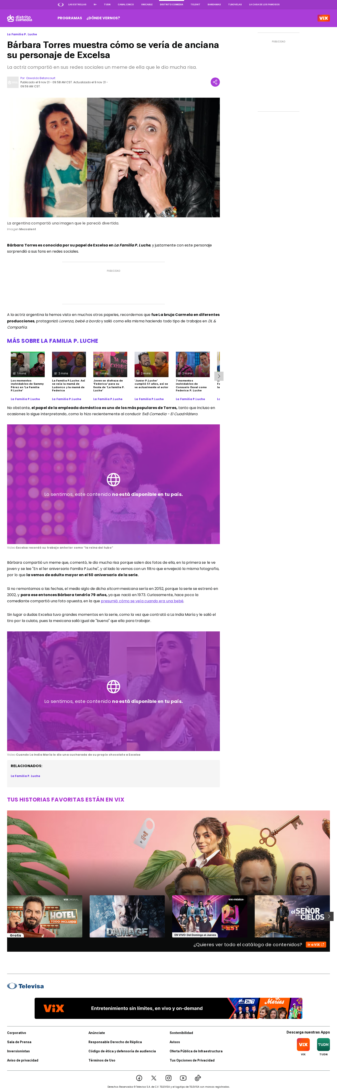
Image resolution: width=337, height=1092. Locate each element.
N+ (95, 4)
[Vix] (324, 18)
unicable (147, 4)
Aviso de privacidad (22, 1060)
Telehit (195, 4)
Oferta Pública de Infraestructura (196, 1051)
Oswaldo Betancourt (40, 78)
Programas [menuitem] (70, 18)
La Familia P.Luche (25, 399)
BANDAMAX (214, 4)
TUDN (107, 4)
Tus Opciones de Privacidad (192, 1060)
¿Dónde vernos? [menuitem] (103, 18)
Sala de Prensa (19, 1042)
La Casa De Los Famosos (264, 4)
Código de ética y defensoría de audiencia (122, 1051)
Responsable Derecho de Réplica (115, 1042)
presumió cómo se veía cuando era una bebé (142, 601)
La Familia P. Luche (22, 34)
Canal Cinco (126, 4)
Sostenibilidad (181, 1033)
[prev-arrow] (4, 916)
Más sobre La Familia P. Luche (52, 341)
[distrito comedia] (19, 18)
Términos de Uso (101, 1060)
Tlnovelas (235, 4)
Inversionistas (18, 1051)
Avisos (175, 1042)
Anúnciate (96, 1033)
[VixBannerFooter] (168, 1008)
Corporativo (16, 1033)
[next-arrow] (219, 376)
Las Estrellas (77, 4)
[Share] (215, 82)
